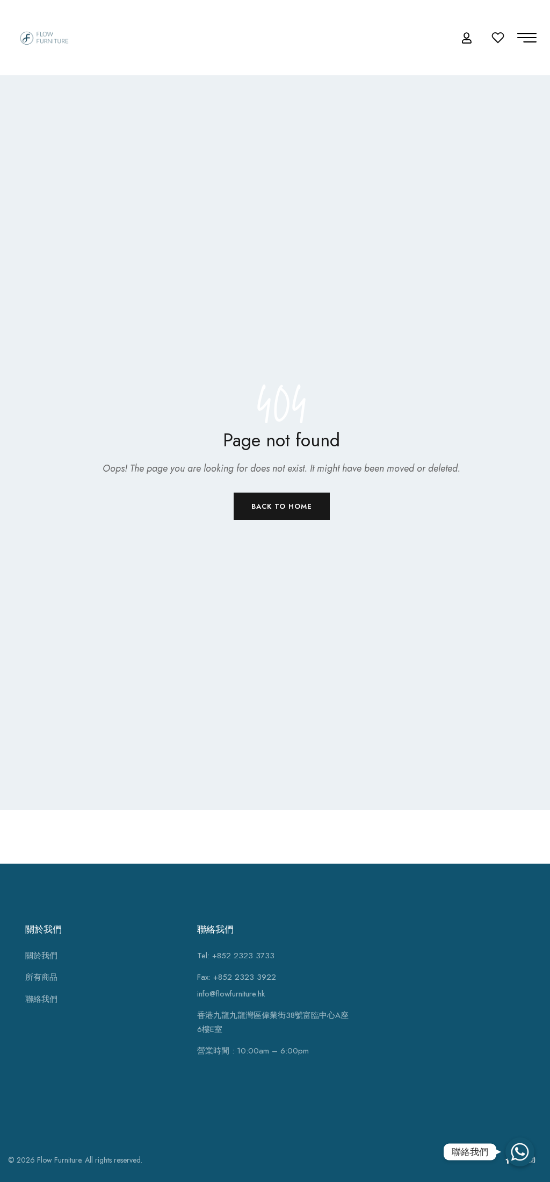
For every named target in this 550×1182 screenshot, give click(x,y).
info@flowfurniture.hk (231, 994)
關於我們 (41, 956)
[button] (468, 38)
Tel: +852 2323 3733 (235, 956)
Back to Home (281, 506)
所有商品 (41, 977)
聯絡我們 (41, 999)
